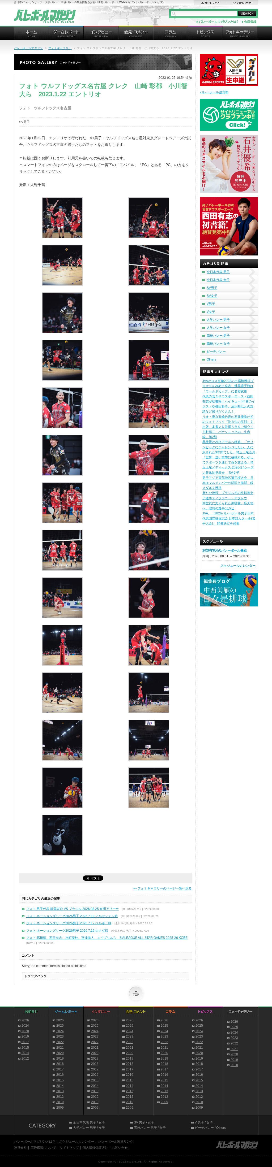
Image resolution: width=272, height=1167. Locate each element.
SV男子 (212, 288)
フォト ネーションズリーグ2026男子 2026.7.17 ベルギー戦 (68, 923)
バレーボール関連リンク (115, 1141)
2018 (60, 1064)
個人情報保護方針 (95, 1147)
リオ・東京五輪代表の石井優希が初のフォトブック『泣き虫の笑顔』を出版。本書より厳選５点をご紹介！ (227, 422)
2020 (25, 1031)
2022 (60, 1042)
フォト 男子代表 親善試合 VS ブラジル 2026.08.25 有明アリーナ (72, 909)
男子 (93, 1122)
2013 (60, 1091)
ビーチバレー (216, 351)
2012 (25, 1058)
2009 (60, 1107)
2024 (25, 1025)
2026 (25, 1020)
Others (211, 359)
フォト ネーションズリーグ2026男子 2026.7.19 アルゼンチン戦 (72, 916)
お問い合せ (120, 1147)
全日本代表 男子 (218, 272)
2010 (60, 1102)
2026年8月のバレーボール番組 (224, 550)
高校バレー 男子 (218, 335)
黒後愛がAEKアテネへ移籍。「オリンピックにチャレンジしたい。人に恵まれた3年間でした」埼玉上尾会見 (228, 447)
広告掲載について (43, 1147)
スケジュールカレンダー (238, 565)
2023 (60, 1036)
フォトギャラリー (60, 48)
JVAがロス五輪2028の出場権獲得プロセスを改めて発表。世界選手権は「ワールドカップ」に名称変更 (228, 386)
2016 (60, 1075)
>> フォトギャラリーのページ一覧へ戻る (162, 888)
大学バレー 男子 (218, 320)
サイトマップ (69, 1147)
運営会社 (20, 1147)
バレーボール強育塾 (214, 92)
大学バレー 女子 (218, 327)
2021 (60, 1047)
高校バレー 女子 (218, 343)
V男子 (211, 304)
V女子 (211, 312)
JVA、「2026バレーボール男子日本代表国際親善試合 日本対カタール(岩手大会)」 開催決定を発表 (228, 518)
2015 (25, 1047)
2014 (25, 1053)
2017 (25, 1042)
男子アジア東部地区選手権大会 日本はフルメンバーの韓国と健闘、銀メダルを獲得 (227, 483)
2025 (60, 1025)
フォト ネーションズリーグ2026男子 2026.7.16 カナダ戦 (67, 930)
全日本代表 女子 (218, 280)
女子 (102, 1122)
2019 (25, 1036)
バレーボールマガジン (28, 48)
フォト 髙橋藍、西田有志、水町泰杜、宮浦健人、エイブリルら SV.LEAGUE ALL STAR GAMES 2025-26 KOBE (107, 938)
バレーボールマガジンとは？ (35, 1141)
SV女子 (212, 296)
